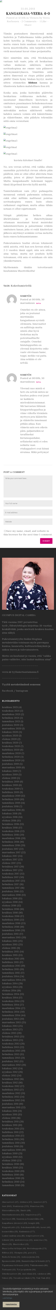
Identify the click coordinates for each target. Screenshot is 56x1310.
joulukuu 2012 (10, 1061)
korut (45, 1227)
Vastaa (38, 303)
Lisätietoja (7, 1298)
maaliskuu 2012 (11, 1093)
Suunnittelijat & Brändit (36, 1261)
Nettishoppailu (37, 1248)
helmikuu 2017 (10, 884)
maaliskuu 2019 (11, 795)
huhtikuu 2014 (10, 1004)
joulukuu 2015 (10, 933)
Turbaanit (9, 1269)
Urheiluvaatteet (11, 1274)
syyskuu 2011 (9, 1114)
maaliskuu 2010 (11, 1178)
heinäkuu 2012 (10, 1079)
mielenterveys (24, 1240)
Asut (7, 1206)
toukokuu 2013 (11, 1043)
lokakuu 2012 (10, 1068)
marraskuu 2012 (11, 1064)
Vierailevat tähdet (24, 1278)
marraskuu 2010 (11, 1149)
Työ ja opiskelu (26, 1269)
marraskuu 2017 (11, 852)
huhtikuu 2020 (10, 749)
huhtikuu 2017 (10, 877)
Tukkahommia (39, 1265)
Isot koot (8, 1219)
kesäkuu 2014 (10, 997)
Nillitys (7, 1253)
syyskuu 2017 (9, 859)
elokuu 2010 (9, 1160)
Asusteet (40, 1202)
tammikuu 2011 (11, 1142)
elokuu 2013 (9, 1032)
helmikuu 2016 (10, 926)
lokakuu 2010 (10, 1153)
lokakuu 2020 (10, 732)
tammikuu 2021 (11, 721)
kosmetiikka (10, 1231)
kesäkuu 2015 (10, 955)
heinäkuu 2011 (10, 1121)
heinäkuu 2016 (10, 909)
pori (32, 1253)
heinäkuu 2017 (10, 866)
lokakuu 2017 (9, 855)
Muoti (7, 1244)
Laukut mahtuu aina (13, 1236)
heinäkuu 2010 (10, 1164)
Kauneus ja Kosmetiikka (30, 1219)
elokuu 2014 (9, 990)
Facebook (7, 690)
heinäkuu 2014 (10, 994)
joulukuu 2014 (10, 976)
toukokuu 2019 (11, 788)
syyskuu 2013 (10, 1029)
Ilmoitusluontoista (13, 1215)
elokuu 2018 (9, 820)
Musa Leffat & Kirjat (14, 1248)
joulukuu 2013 (10, 1018)
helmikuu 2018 (10, 841)
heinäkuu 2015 (10, 951)
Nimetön (26, 296)
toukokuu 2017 (10, 873)
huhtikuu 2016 (10, 919)
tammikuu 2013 (11, 1057)
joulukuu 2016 (10, 891)
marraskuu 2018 (11, 809)
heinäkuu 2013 (10, 1036)
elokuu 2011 (9, 1117)
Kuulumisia (27, 1231)
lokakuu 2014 (10, 983)
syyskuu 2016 (10, 901)
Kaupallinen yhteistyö (14, 1223)
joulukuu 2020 (10, 724)
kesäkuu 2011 (9, 1125)
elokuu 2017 (9, 863)
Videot (7, 1278)
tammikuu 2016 (11, 930)
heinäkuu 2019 (10, 781)
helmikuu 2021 (10, 717)
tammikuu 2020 (11, 760)
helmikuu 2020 (11, 756)
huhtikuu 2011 (10, 1132)
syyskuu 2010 (10, 1156)
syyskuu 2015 (10, 944)
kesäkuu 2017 (10, 870)
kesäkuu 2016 (10, 912)
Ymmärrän (11, 1304)
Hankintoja (21, 1206)
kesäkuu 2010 (10, 1167)
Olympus (20, 1253)
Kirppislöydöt (11, 1227)
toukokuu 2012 (10, 1086)
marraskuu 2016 (11, 894)
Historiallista (10, 1210)
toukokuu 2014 (11, 1001)
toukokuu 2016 (11, 916)
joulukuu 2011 (10, 1103)
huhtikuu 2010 (10, 1174)
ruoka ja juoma (30, 1257)
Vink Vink (43, 1278)
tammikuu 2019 (11, 802)
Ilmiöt (26, 1210)
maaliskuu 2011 (11, 1135)
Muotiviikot (21, 1244)
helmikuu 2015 (10, 969)
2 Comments (29, 21)
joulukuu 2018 (10, 806)
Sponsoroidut (11, 1261)
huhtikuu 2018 (10, 834)
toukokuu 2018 (10, 831)
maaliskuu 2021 (11, 714)
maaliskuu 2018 (11, 838)
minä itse (40, 1240)
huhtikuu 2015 (10, 962)
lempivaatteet (35, 1236)
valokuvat (44, 1274)
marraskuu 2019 (11, 767)
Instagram (22, 690)
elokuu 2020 (9, 739)
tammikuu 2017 (11, 887)
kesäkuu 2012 (10, 1082)
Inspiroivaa (33, 1215)
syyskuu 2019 (10, 774)
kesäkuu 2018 (10, 827)
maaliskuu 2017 (11, 880)
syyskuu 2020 (10, 735)
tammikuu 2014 (11, 1015)
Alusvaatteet (10, 1202)
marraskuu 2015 (11, 937)
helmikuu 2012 (10, 1096)
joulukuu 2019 (10, 763)
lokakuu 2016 (10, 898)
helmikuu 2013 (10, 1054)
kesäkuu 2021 (10, 707)
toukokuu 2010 (11, 1171)
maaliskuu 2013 (11, 1050)
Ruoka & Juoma (11, 1257)
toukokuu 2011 (10, 1128)
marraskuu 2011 (11, 1107)
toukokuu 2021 (10, 710)
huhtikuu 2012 (10, 1089)
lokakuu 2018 (10, 813)
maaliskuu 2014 (11, 1008)
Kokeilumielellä (21, 285)
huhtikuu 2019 (10, 792)
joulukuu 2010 (10, 1146)
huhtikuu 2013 (10, 1047)
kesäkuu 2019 (10, 785)
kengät (34, 1223)
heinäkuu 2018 (10, 824)
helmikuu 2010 (10, 1181)
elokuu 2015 (9, 948)
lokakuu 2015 (10, 940)
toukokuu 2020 (11, 746)
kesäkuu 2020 (10, 742)
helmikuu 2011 (10, 1139)
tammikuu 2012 (11, 1100)
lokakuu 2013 (10, 1025)
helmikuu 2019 (10, 799)
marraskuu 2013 (11, 1022)
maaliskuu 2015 (11, 965)
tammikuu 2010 (11, 1185)
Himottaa (37, 1206)
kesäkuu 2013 (10, 1040)
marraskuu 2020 (11, 728)
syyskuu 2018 (10, 816)
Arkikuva (26, 1202)
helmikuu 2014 (10, 1011)
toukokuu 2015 (10, 958)
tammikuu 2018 (11, 845)
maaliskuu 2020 (11, 753)
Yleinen (34, 17)
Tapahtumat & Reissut (15, 1265)
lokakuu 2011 (9, 1110)
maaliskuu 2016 (11, 923)
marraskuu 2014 (11, 979)
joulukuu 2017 (10, 848)
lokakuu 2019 (10, 770)
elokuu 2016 (9, 905)
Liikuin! (8, 1240)
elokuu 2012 (9, 1075)
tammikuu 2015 (11, 972)
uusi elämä (29, 1274)
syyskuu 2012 (10, 1071)
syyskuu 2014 (10, 986)
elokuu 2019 (9, 778)
